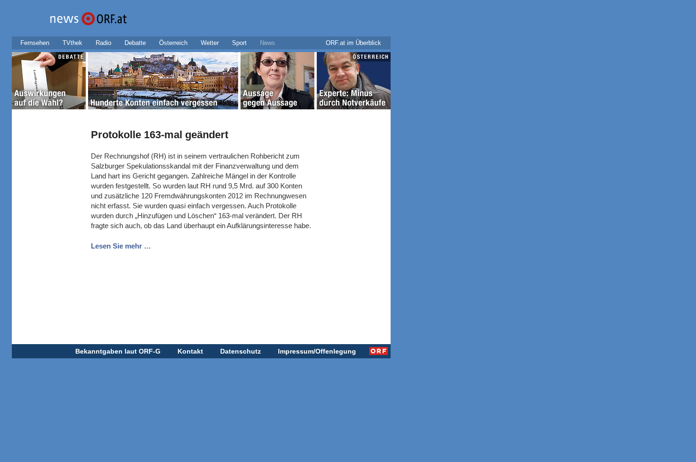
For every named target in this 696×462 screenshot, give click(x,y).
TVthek (72, 42)
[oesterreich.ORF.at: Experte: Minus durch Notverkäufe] (354, 82)
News (267, 42)
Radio (103, 42)
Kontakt (190, 351)
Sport (239, 42)
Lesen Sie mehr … (121, 246)
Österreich (173, 42)
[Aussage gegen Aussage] (277, 82)
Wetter (210, 42)
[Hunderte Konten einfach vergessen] (163, 82)
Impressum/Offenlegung (317, 351)
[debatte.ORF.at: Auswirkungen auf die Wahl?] (49, 82)
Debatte (135, 42)
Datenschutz (240, 351)
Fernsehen (34, 42)
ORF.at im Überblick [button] (353, 42)
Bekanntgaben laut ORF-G (118, 351)
